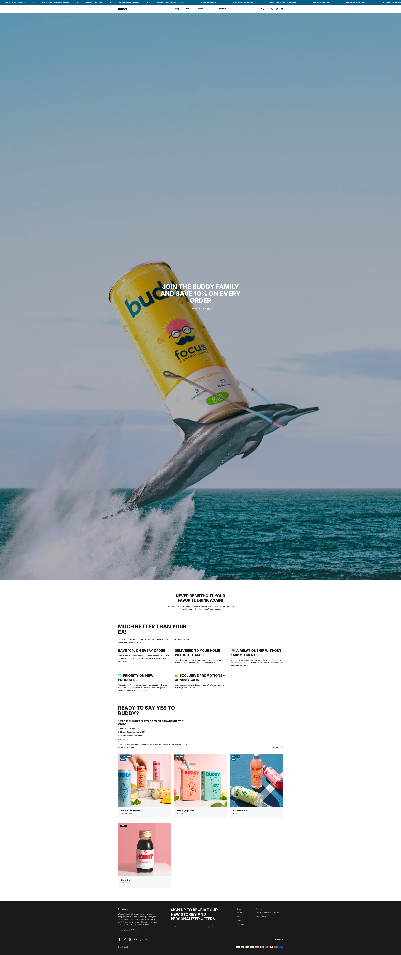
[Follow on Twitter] (124, 939)
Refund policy (261, 917)
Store (211, 9)
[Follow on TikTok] (140, 939)
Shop (177, 9)
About (200, 9)
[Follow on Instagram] (130, 939)
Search (259, 909)
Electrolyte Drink (240, 810)
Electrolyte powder (185, 810)
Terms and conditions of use (267, 913)
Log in (209, 308)
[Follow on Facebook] (119, 939)
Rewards (190, 9)
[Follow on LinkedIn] (146, 939)
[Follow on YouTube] (135, 939)
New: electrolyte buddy (16, 2)
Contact (222, 9)
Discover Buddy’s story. (139, 925)
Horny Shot (126, 880)
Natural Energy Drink (130, 810)
